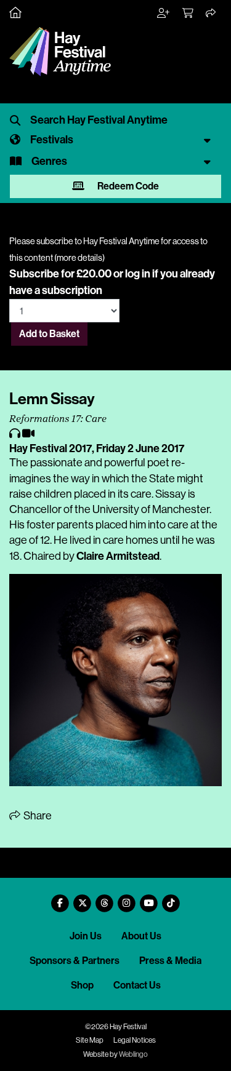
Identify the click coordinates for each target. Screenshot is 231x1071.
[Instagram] (127, 898)
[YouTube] (149, 898)
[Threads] (105, 898)
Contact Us (137, 985)
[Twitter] (82, 898)
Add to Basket (49, 334)
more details (79, 258)
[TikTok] (171, 898)
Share (37, 816)
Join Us (86, 936)
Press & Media (170, 960)
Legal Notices (134, 1040)
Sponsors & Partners (75, 960)
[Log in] (164, 13)
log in (137, 274)
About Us (141, 936)
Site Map (89, 1040)
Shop (82, 985)
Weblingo (133, 1054)
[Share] (211, 13)
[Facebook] (60, 898)
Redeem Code (127, 186)
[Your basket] (188, 13)
